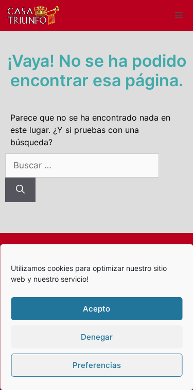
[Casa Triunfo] (32, 15)
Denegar (97, 337)
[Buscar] (20, 190)
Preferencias (97, 365)
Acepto (96, 309)
